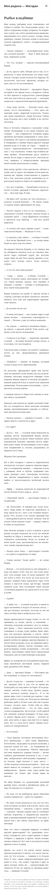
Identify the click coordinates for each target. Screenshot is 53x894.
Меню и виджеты (46, 8)
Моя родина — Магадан (21, 6)
